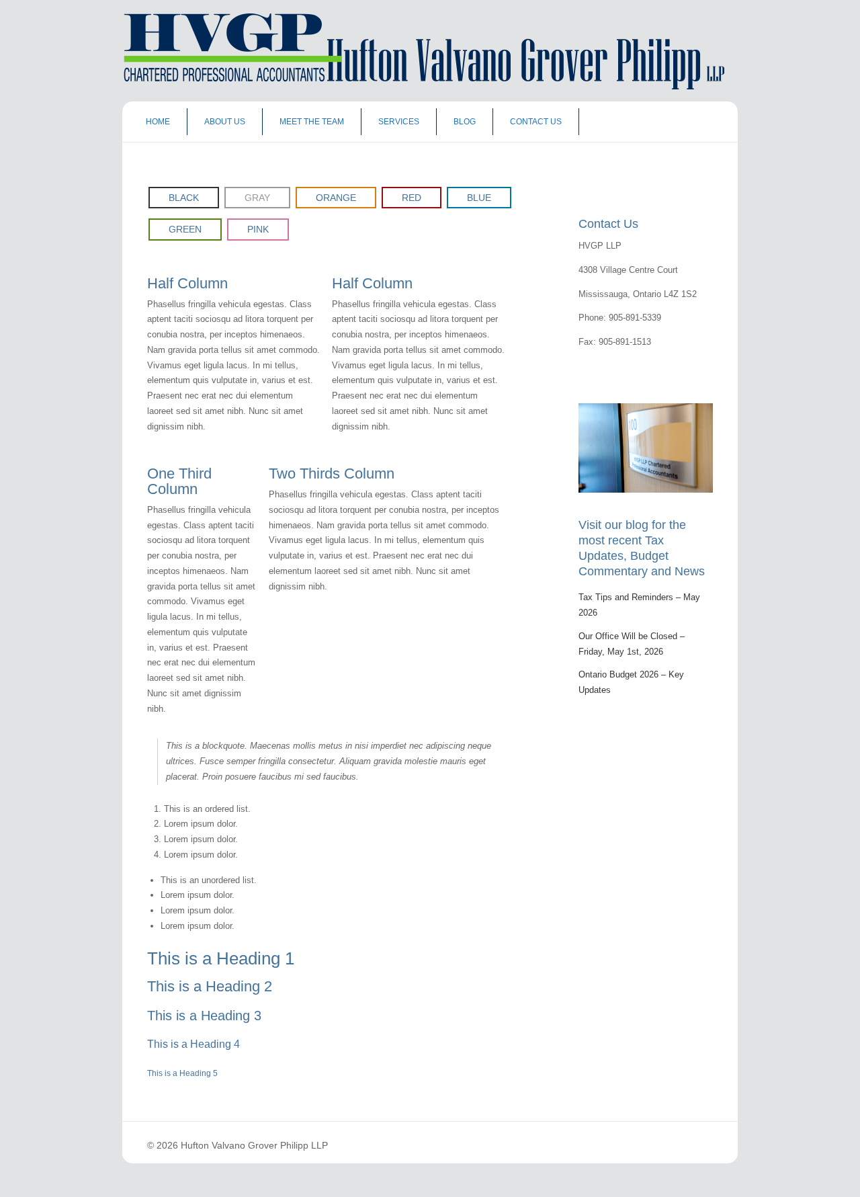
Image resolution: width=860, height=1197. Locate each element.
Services (398, 121)
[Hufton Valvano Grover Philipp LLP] (420, 86)
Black (184, 197)
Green (185, 229)
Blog (465, 121)
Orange (336, 197)
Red (411, 197)
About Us (224, 121)
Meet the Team (312, 121)
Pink (258, 229)
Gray (257, 197)
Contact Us (536, 121)
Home (158, 121)
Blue (479, 197)
